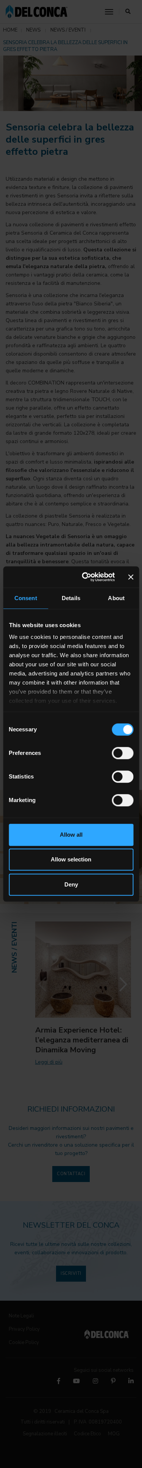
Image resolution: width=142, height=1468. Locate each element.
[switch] (122, 753)
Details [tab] (71, 598)
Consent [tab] (25, 598)
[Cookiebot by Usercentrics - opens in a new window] (85, 577)
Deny (71, 884)
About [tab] (116, 598)
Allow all (71, 834)
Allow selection (71, 859)
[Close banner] (130, 577)
